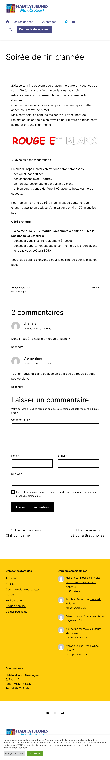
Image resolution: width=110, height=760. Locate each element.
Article (95, 287)
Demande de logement (35, 29)
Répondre (17, 346)
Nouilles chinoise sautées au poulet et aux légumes (83, 582)
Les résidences (23, 22)
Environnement (15, 600)
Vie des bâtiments (16, 611)
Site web (16, 473)
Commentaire (20, 419)
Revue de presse (16, 606)
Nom (15, 455)
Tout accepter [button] (35, 753)
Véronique (21, 291)
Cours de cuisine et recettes (23, 589)
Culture (10, 594)
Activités (11, 578)
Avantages (49, 22)
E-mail (62, 455)
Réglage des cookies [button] (14, 753)
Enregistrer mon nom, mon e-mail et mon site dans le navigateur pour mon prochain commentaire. (56, 494)
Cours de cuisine (94, 616)
